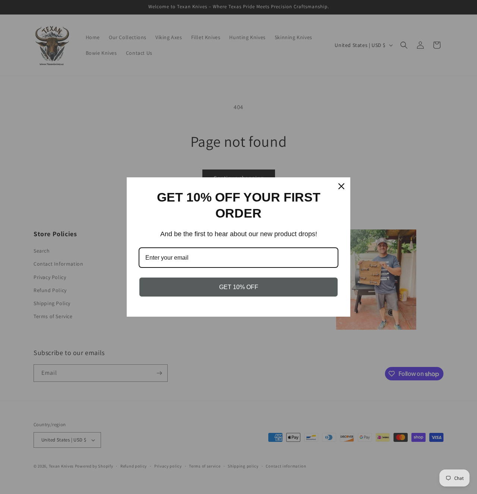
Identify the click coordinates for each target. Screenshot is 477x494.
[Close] (341, 186)
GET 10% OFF (238, 287)
